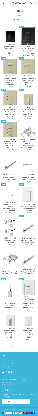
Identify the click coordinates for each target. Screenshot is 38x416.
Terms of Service (8, 363)
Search (4, 360)
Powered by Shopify (20, 409)
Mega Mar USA (11, 409)
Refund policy (6, 366)
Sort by (19, 16)
